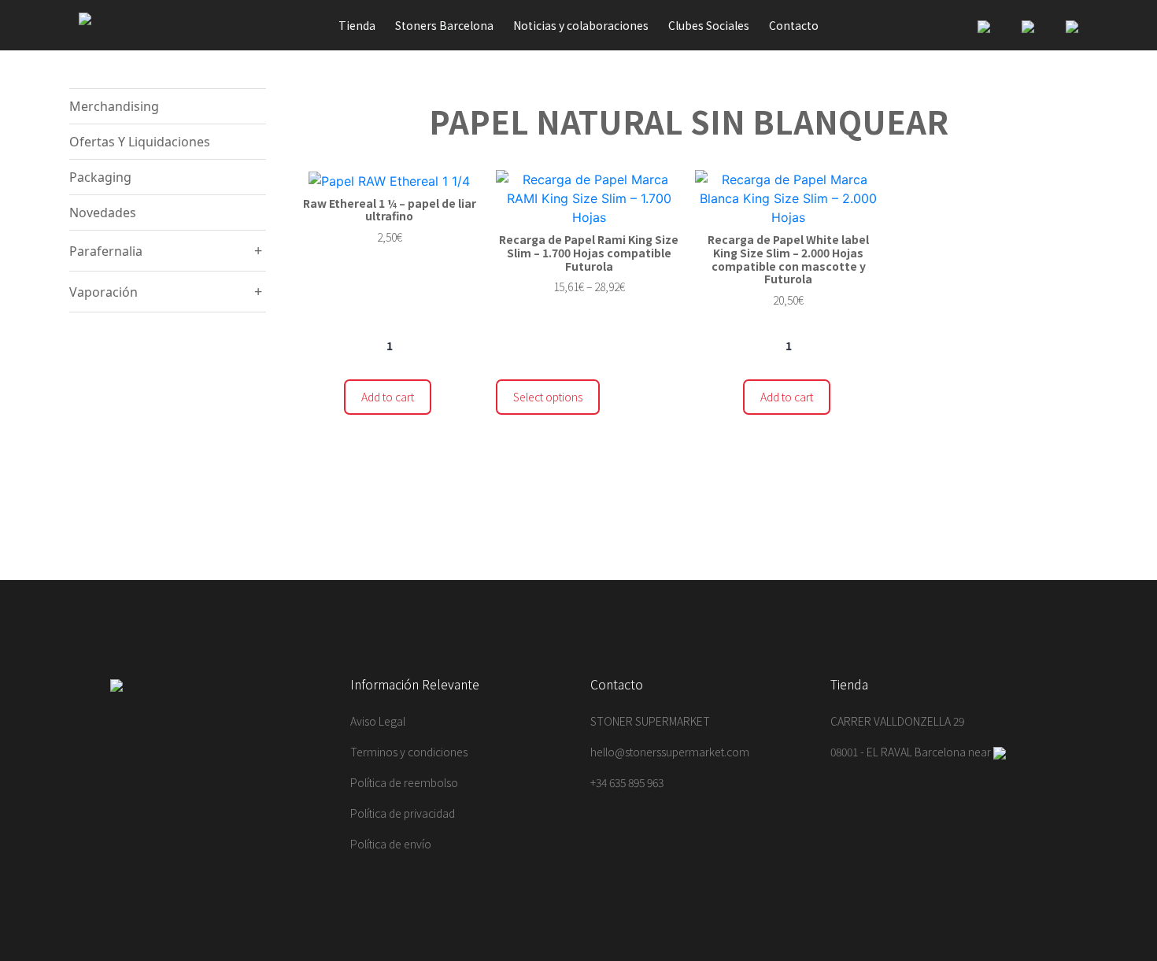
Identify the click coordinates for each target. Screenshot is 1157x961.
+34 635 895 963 (627, 782)
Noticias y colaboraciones (581, 25)
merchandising (114, 106)
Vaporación (103, 292)
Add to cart (387, 397)
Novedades (102, 212)
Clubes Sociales (708, 25)
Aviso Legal (377, 721)
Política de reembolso (404, 782)
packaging (100, 177)
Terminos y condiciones (409, 752)
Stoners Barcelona (444, 25)
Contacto (794, 25)
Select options (547, 397)
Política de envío (390, 844)
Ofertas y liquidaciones (139, 141)
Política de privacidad (402, 813)
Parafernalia (105, 251)
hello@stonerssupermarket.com (669, 752)
